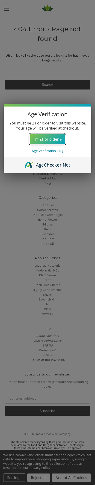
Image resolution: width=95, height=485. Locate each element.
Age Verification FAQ (47, 151)
